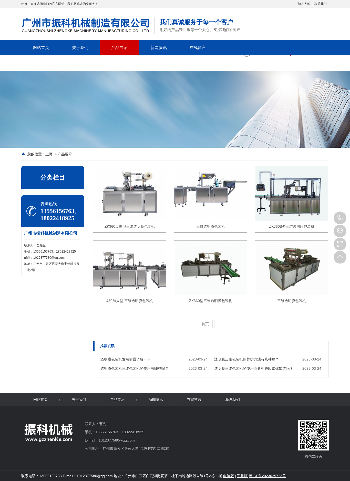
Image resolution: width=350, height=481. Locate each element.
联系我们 (320, 4)
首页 (205, 324)
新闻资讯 (158, 47)
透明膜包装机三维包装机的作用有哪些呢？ (134, 368)
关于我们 (80, 47)
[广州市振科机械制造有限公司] (85, 36)
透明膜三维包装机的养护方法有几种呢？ (246, 359)
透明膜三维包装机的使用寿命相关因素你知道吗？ (253, 368)
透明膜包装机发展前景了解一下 (125, 359)
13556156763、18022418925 (340, 218)
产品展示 (119, 47)
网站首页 (41, 47)
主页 (49, 154)
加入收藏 (304, 4)
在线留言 (198, 47)
